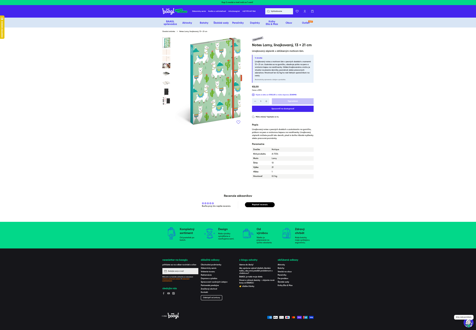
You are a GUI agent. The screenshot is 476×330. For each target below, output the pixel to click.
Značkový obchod (209, 289)
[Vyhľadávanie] (267, 11)
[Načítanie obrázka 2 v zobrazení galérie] (166, 52)
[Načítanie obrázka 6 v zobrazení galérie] (166, 82)
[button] (312, 11)
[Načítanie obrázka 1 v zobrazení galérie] (166, 43)
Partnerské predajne (210, 286)
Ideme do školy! (246, 265)
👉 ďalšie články (246, 286)
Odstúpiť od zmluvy (211, 298)
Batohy (281, 268)
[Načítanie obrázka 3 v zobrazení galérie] (166, 59)
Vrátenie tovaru (208, 272)
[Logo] (174, 11)
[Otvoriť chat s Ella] (469, 323)
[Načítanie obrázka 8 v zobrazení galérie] (166, 101)
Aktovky (281, 265)
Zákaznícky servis (208, 268)
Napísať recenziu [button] (260, 205)
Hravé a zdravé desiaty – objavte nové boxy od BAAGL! (256, 281)
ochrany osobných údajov (171, 279)
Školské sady (283, 282)
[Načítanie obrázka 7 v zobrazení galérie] (166, 92)
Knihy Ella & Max (285, 286)
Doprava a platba (209, 279)
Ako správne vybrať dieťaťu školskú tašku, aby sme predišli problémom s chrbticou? (255, 270)
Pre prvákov (283, 279)
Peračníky (282, 275)
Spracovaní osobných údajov (214, 282)
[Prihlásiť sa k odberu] (195, 271)
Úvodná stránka (168, 31)
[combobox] (279, 11)
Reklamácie (206, 275)
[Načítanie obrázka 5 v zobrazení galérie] (166, 73)
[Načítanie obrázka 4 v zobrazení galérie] (166, 65)
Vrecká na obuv (285, 272)
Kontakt (204, 292)
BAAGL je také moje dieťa (250, 277)
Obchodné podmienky (211, 265)
